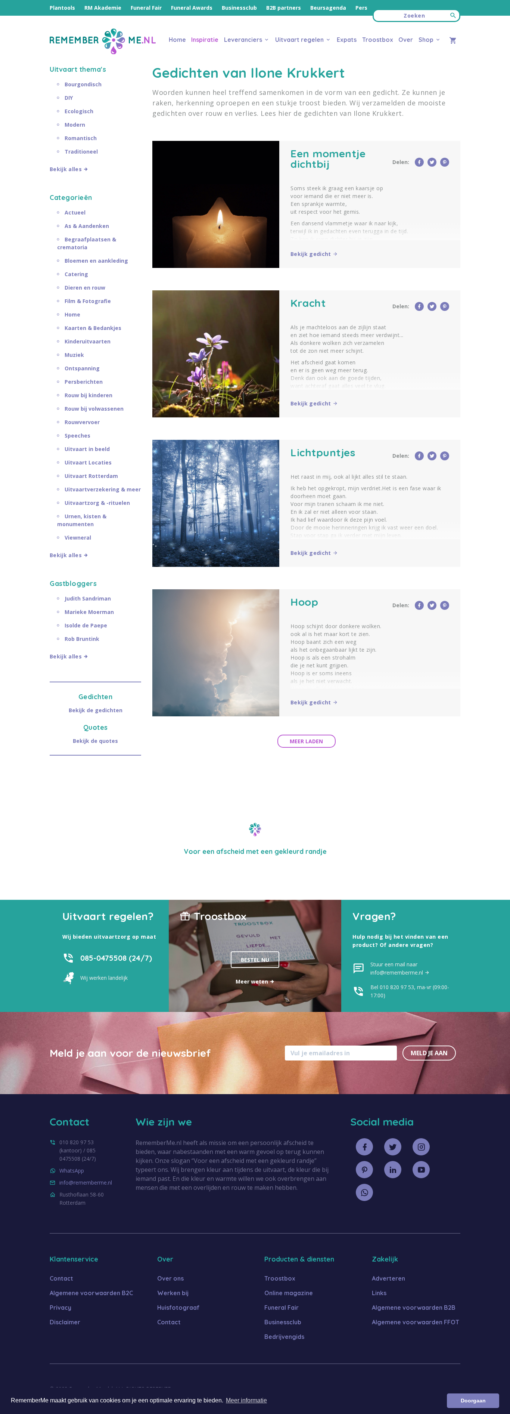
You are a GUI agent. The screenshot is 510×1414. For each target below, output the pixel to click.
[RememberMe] (103, 52)
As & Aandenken (87, 225)
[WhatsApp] (364, 1192)
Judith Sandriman (88, 598)
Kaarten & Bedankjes (93, 327)
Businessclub (239, 7)
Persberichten (84, 381)
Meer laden (306, 741)
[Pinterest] (364, 1169)
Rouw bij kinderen (88, 395)
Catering (76, 274)
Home (177, 40)
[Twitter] (392, 1146)
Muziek (74, 354)
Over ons (170, 1278)
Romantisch (81, 138)
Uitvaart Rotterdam (91, 475)
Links (379, 1293)
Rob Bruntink (82, 638)
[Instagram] (421, 1146)
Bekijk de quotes (95, 741)
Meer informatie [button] (246, 1400)
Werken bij (173, 1293)
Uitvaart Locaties (88, 462)
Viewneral (78, 537)
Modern (75, 124)
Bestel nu (255, 959)
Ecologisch (79, 111)
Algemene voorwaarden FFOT (415, 1322)
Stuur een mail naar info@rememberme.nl (397, 968)
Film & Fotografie (88, 301)
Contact (61, 1278)
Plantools (62, 7)
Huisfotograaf (178, 1307)
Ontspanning (82, 368)
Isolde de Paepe (86, 625)
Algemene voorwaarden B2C (91, 1293)
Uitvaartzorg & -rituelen (97, 502)
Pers (361, 7)
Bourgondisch (83, 84)
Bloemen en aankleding (96, 260)
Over (405, 40)
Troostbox (377, 40)
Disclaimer (65, 1322)
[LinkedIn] (392, 1169)
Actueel (75, 212)
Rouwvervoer (82, 422)
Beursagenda (328, 7)
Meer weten (253, 981)
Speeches (77, 435)
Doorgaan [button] (473, 1401)
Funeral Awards (191, 7)
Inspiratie (204, 40)
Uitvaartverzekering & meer (103, 489)
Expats (347, 40)
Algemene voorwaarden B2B (413, 1307)
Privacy (60, 1307)
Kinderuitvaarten (88, 341)
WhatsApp (71, 1170)
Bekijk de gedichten (95, 710)
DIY (69, 97)
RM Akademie (102, 7)
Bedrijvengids (284, 1336)
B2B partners (283, 7)
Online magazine (288, 1293)
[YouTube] (421, 1169)
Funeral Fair (146, 7)
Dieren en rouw (85, 287)
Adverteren (388, 1278)
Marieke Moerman (89, 611)
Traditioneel (81, 151)
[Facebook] (364, 1146)
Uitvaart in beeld (87, 449)
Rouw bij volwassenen (94, 408)
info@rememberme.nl (85, 1182)
